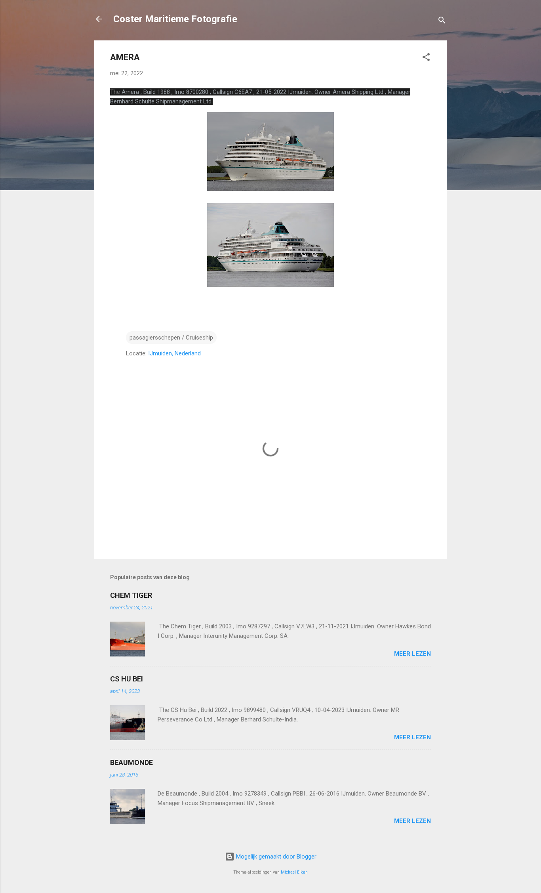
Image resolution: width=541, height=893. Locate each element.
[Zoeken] (442, 22)
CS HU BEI (126, 679)
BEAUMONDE (131, 762)
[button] (426, 58)
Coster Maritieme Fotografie (175, 19)
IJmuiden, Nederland (174, 353)
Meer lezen (412, 653)
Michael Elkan (294, 872)
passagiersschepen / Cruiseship (171, 337)
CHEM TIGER (131, 595)
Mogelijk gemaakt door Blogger (275, 856)
